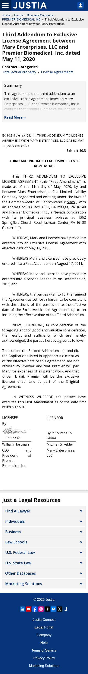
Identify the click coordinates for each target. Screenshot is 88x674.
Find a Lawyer (17, 511)
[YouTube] (28, 609)
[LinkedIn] (22, 609)
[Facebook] (34, 609)
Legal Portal (44, 627)
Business (13, 531)
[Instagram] (41, 609)
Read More (13, 117)
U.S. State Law (18, 562)
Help (44, 643)
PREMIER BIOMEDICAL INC (21, 19)
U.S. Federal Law (20, 552)
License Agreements (57, 72)
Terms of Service (44, 650)
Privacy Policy (44, 658)
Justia (6, 15)
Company (44, 635)
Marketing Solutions (23, 583)
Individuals (15, 521)
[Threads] (47, 609)
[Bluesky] (53, 609)
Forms (18, 15)
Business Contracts (40, 15)
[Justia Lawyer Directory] (65, 609)
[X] (59, 609)
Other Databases (20, 573)
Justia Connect (44, 619)
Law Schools (16, 541)
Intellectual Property (19, 72)
